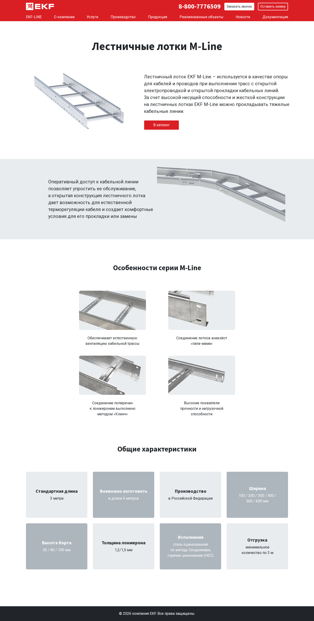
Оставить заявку (273, 6)
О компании (64, 17)
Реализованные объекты (201, 17)
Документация (275, 17)
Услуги (92, 17)
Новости (243, 17)
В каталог (161, 125)
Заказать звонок (239, 6)
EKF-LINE (34, 17)
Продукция (157, 17)
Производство (123, 17)
